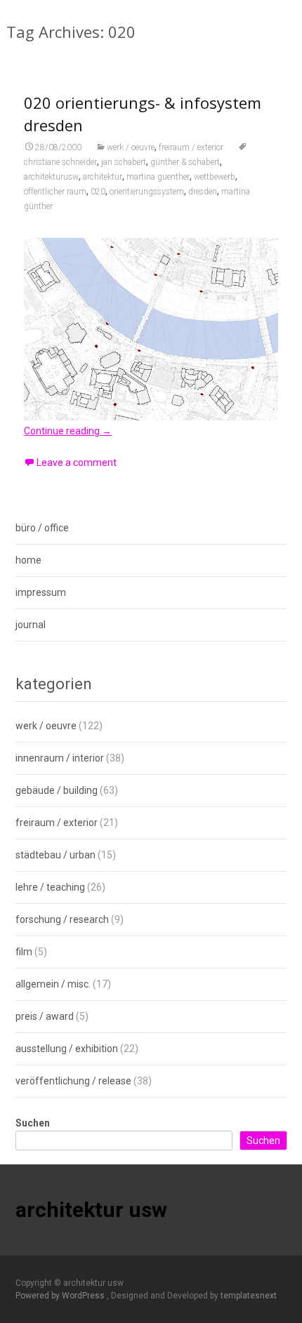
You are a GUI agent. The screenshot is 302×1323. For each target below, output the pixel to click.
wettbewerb (214, 177)
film (23, 951)
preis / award (44, 1016)
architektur (102, 177)
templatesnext (249, 1296)
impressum (40, 592)
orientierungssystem (147, 192)
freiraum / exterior (191, 147)
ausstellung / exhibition (66, 1048)
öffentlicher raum (55, 192)
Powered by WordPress (61, 1296)
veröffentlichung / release (73, 1080)
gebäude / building (56, 790)
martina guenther (158, 177)
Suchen (32, 1123)
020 (98, 192)
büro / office (42, 527)
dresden (202, 192)
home (28, 560)
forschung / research (62, 919)
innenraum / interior (59, 758)
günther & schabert (185, 162)
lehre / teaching (50, 887)
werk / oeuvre (131, 147)
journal (30, 624)
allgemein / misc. (53, 984)
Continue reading (68, 431)
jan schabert (123, 162)
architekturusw (51, 177)
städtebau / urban (55, 854)
